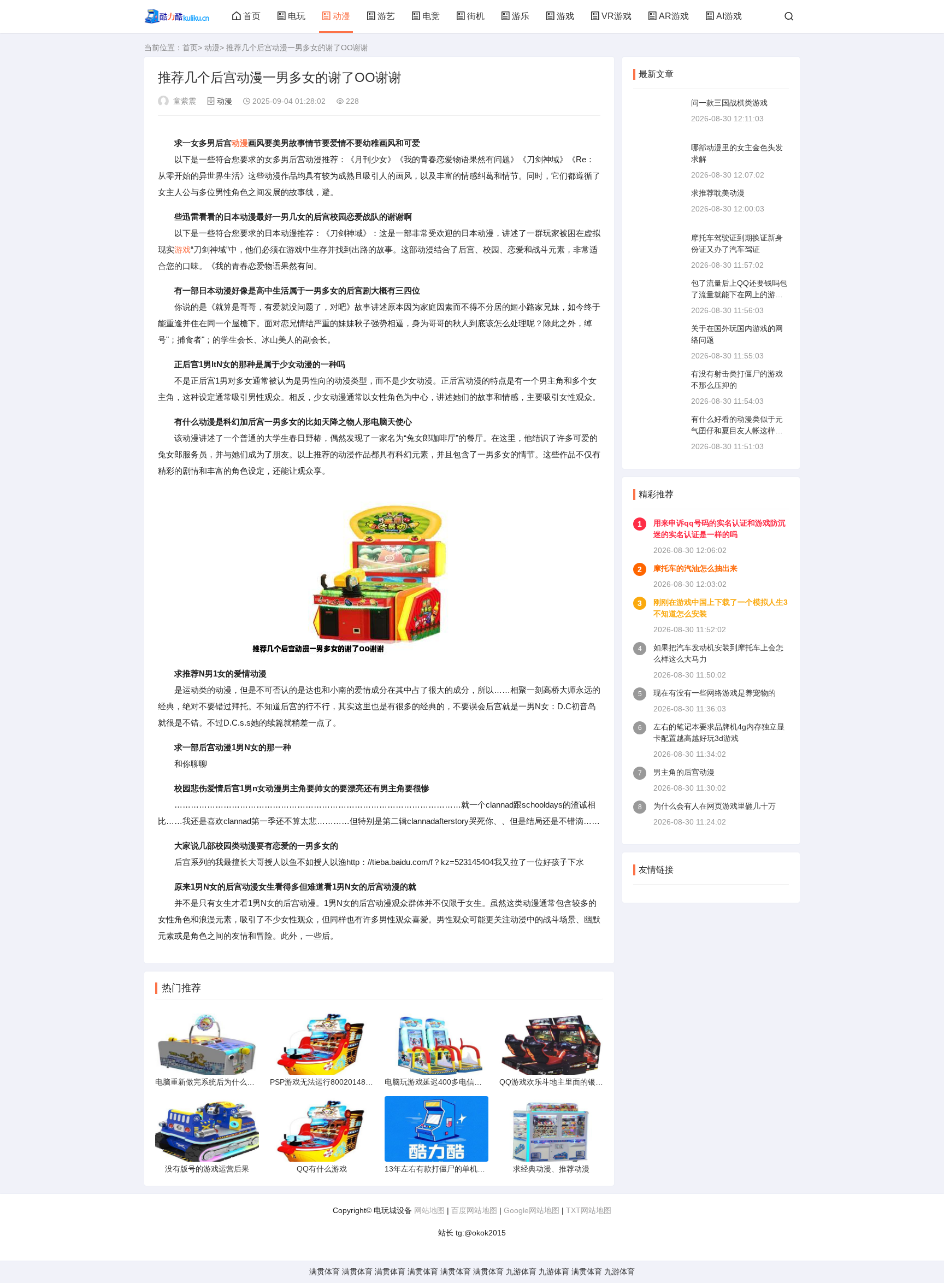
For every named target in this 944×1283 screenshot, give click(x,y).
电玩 (296, 16)
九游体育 (521, 1271)
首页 (252, 16)
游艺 (386, 16)
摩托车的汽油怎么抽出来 (695, 568)
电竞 (431, 16)
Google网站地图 (531, 1210)
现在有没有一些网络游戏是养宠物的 (714, 692)
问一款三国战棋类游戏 (729, 102)
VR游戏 (616, 16)
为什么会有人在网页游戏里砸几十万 (714, 806)
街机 (476, 16)
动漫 (341, 16)
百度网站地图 (474, 1210)
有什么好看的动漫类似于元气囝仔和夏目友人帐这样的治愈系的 (737, 430)
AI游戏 (729, 16)
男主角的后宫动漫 (684, 772)
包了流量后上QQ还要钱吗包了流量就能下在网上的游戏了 (739, 294)
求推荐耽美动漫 (718, 193)
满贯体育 (324, 1271)
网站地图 (429, 1210)
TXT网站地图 (588, 1210)
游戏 (565, 16)
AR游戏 (674, 16)
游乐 (520, 16)
